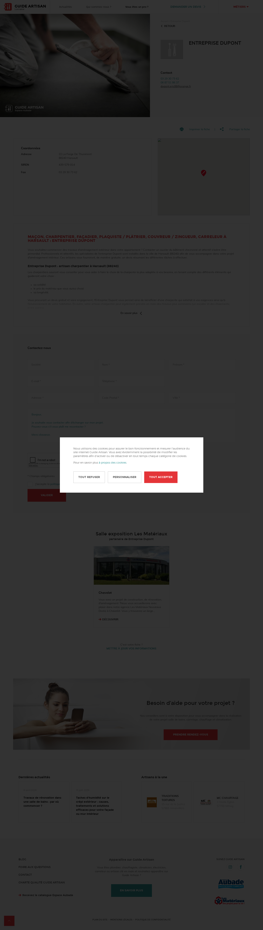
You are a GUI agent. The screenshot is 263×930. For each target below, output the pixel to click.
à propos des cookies (112, 462)
